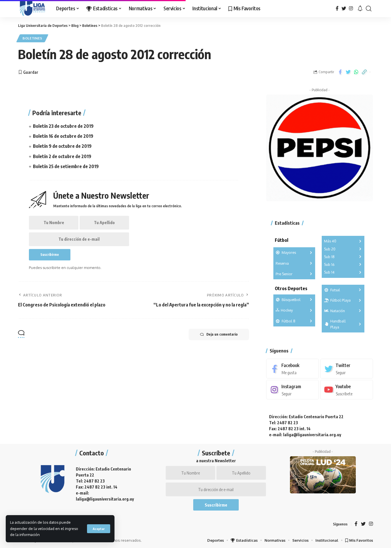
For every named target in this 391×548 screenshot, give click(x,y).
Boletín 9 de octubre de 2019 (62, 146)
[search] (369, 8)
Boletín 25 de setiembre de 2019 (66, 166)
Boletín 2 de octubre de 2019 (62, 156)
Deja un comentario (222, 334)
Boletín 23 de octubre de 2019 (63, 126)
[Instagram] (350, 8)
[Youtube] (346, 390)
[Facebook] (337, 8)
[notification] (360, 8)
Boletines (32, 38)
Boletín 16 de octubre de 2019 (63, 136)
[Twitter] (343, 8)
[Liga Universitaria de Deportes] (32, 8)
